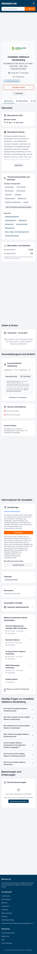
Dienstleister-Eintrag (8, 920)
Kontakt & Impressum (8, 933)
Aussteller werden (18, 87)
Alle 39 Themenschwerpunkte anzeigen (18, 207)
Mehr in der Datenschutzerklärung (17, 390)
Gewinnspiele (6, 896)
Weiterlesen (18, 165)
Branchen (4, 903)
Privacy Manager (7, 943)
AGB (3, 939)
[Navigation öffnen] (33, 3)
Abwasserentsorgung (12, 235)
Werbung (4, 916)
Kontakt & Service (18, 565)
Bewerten (19, 93)
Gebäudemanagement (12, 216)
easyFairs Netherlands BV (12, 511)
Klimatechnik (9, 224)
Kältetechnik (23, 220)
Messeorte (5, 909)
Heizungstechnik (10, 220)
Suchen (31, 9)
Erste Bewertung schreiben (18, 801)
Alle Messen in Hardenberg (17, 397)
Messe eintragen (7, 913)
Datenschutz (5, 936)
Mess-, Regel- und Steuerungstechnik (17, 232)
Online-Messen (6, 899)
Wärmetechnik (9, 228)
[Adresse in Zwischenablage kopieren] (29, 369)
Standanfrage (18, 532)
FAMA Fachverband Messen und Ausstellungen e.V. (18, 923)
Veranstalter (5, 906)
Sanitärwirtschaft (21, 224)
